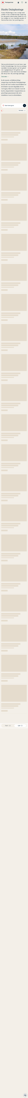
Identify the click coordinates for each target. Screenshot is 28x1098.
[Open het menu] (25, 2)
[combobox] (22, 110)
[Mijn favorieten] (22, 2)
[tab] (8, 725)
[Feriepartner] (7, 2)
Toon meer (4, 76)
